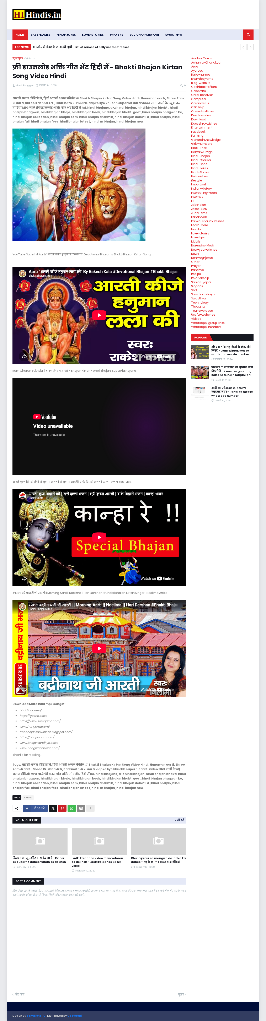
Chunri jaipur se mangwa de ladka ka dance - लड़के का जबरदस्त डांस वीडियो (158, 860)
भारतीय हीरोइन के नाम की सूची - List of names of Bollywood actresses (80, 47)
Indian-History (201, 188)
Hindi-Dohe (199, 164)
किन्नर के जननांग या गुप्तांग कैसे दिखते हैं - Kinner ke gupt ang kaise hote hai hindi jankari (232, 371)
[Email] (81, 808)
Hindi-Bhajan (200, 156)
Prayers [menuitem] (116, 35)
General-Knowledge (206, 140)
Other (195, 262)
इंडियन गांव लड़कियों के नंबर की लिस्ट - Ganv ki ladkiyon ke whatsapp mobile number (231, 350)
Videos (30, 58)
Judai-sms (199, 213)
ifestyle (196, 180)
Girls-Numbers (201, 144)
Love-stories (200, 233)
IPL (193, 201)
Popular (200, 338)
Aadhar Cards (201, 58)
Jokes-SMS (199, 209)
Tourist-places (202, 311)
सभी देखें (179, 820)
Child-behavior (202, 95)
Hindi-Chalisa (201, 160)
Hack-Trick (199, 148)
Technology (200, 302)
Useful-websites (203, 315)
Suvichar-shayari (203, 294)
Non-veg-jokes (202, 258)
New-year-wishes (204, 250)
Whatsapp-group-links (208, 323)
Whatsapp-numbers (206, 327)
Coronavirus (200, 103)
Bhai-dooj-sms (202, 79)
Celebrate (198, 91)
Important (198, 184)
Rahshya (197, 270)
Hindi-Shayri (200, 172)
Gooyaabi (74, 1016)
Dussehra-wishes (204, 123)
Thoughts (198, 306)
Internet (197, 197)
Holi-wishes (199, 176)
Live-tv (196, 229)
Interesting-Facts (204, 193)
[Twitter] (53, 808)
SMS (194, 290)
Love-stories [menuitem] (93, 35)
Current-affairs (202, 111)
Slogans (197, 286)
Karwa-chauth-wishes (207, 221)
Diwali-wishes (201, 115)
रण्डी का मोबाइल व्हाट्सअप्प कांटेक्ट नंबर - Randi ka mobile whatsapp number (232, 391)
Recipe (196, 274)
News (195, 254)
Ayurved (197, 71)
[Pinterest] (62, 808)
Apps (194, 66)
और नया (19, 994)
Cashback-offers (204, 87)
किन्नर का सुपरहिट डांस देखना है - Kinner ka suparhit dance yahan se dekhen (39, 860)
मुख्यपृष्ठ (17, 58)
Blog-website (201, 83)
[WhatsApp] (72, 808)
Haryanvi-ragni (202, 152)
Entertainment (202, 127)
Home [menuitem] (20, 35)
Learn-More (199, 225)
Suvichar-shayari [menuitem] (144, 35)
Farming (197, 136)
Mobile (196, 241)
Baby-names (201, 74)
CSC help (197, 107)
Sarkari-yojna (201, 282)
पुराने (181, 994)
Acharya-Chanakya (205, 62)
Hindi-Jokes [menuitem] (66, 35)
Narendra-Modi (202, 245)
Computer (198, 99)
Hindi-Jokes (199, 168)
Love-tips (198, 237)
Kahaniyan (199, 217)
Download (198, 119)
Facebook (198, 132)
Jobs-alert (198, 205)
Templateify (36, 1016)
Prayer (196, 266)
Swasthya (198, 298)
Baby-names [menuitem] (40, 35)
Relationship (200, 278)
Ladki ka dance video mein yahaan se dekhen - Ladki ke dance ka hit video (97, 862)
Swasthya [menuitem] (173, 35)
